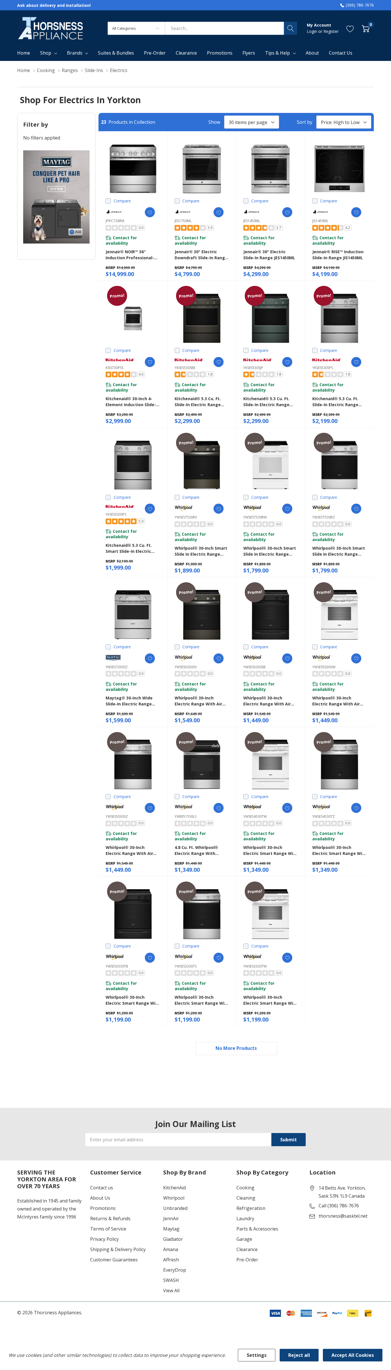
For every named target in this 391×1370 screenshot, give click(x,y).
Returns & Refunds (110, 1218)
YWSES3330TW (255, 966)
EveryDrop (174, 1270)
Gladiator (173, 1239)
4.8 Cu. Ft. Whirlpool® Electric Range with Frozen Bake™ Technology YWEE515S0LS (201, 850)
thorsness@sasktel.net (343, 1216)
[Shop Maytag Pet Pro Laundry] (56, 197)
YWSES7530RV (186, 517)
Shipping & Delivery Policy (118, 1249)
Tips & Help (277, 53)
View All (171, 1290)
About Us (100, 1198)
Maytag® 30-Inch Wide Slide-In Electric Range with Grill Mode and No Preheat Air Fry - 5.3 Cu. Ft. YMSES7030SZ (133, 701)
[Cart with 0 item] (366, 28)
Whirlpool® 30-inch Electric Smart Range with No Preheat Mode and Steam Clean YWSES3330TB (133, 1000)
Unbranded (175, 1208)
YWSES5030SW (323, 667)
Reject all (299, 1355)
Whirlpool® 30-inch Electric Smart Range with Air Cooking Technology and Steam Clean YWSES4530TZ (339, 850)
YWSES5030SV (186, 667)
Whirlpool (173, 1198)
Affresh (171, 1260)
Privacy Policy (104, 1239)
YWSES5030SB (254, 667)
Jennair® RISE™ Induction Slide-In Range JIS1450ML (338, 254)
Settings (256, 1355)
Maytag (171, 1229)
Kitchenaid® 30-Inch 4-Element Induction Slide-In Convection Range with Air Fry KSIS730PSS (133, 402)
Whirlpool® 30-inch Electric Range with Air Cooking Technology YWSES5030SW (336, 701)
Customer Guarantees (114, 1260)
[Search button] (290, 28)
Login (312, 31)
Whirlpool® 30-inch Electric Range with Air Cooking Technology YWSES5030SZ (129, 850)
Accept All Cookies (352, 1355)
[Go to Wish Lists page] (350, 28)
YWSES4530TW (255, 816)
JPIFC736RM (115, 220)
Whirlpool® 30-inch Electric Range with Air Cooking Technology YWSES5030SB (267, 701)
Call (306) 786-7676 (339, 1206)
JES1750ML (183, 220)
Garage (244, 1239)
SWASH (171, 1280)
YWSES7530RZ (323, 517)
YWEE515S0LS (185, 816)
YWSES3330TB (117, 966)
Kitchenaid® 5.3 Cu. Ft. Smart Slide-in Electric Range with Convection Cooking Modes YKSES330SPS (130, 548)
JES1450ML (251, 220)
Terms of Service (108, 1229)
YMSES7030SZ (117, 667)
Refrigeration (250, 1208)
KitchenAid (174, 1187)
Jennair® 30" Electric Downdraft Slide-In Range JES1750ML (201, 255)
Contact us (101, 1187)
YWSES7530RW (255, 517)
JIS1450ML (320, 220)
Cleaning (245, 1198)
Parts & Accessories (257, 1229)
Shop (45, 53)
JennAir (171, 1218)
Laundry (245, 1218)
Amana (170, 1249)
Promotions (103, 1208)
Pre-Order (247, 1260)
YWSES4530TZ (323, 816)
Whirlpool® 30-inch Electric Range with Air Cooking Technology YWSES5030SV (198, 701)
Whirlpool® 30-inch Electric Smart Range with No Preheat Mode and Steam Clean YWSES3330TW (270, 1000)
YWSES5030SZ (117, 816)
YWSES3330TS (186, 966)
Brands (74, 53)
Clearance (247, 1249)
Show (214, 122)
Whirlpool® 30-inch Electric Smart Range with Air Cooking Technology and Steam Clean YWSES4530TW (270, 850)
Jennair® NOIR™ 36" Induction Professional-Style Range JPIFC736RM (130, 255)
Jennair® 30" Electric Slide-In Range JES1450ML (269, 254)
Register (331, 31)
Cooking (245, 1187)
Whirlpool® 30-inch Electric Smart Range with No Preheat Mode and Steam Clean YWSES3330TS (202, 1000)
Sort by (304, 122)
